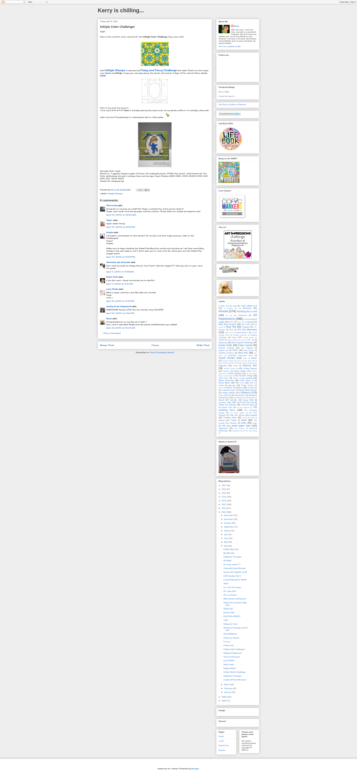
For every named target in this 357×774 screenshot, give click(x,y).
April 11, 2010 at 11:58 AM (120, 272)
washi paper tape (240, 425)
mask (235, 366)
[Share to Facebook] (145, 190)
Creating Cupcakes (240, 335)
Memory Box (250, 365)
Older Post (203, 345)
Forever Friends (226, 348)
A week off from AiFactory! (234, 680)
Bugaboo (245, 327)
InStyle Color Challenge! (234, 649)
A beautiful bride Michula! (234, 568)
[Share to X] (143, 190)
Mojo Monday (235, 373)
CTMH (221, 340)
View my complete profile (230, 46)
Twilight (234, 420)
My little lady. (229, 553)
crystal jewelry (248, 337)
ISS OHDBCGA (230, 634)
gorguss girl (223, 350)
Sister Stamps (229, 393)
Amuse (223, 311)
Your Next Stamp (251, 431)
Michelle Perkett (229, 368)
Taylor (109, 220)
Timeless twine (230, 417)
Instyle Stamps (115, 193)
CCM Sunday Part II (232, 576)
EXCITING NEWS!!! (232, 616)
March (227, 684)
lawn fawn (247, 361)
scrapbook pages (228, 390)
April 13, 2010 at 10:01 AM (120, 328)
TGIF (225, 620)
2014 (224, 497)
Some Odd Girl (225, 395)
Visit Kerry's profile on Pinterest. (233, 104)
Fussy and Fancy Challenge (158, 70)
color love (228, 332)
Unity (243, 423)
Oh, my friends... (230, 595)
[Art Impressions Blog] (238, 258)
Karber (254, 358)
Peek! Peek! (228, 664)
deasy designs (233, 340)
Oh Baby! (227, 560)
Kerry (236, 26)
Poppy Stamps (247, 385)
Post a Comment (112, 333)
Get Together (247, 348)
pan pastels (247, 378)
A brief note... (229, 645)
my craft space (251, 373)
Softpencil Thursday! (232, 557)
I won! (221, 741)
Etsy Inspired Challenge (242, 342)
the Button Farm (225, 407)
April (226, 546)
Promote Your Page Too (227, 96)
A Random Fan (230, 308)
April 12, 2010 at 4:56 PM (120, 313)
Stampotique (250, 398)
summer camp (225, 402)
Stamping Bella (238, 398)
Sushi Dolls (241, 402)
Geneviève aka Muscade (118, 262)
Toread (244, 417)
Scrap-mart (252, 388)
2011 (224, 508)
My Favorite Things (244, 375)
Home (155, 345)
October (228, 523)
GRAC (235, 350)
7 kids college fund (248, 306)
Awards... (223, 750)
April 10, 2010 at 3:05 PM (120, 227)
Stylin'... (226, 583)
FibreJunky (111, 205)
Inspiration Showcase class (240, 355)
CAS (231, 330)
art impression (240, 315)
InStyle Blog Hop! (231, 549)
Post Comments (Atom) (162, 352)
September (229, 527)
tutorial (222, 420)
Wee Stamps (239, 428)
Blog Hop (231, 326)
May (226, 542)
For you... (227, 641)
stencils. (233, 400)
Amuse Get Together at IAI (235, 572)
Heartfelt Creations (226, 353)
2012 (224, 504)
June (226, 538)
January (228, 692)
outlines (235, 378)
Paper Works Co (247, 380)
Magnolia (223, 365)
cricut (234, 337)
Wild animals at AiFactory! (234, 599)
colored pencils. (241, 333)
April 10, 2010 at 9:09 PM (120, 257)
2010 (224, 512)
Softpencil (245, 392)
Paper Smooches (226, 380)
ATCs (231, 322)
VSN (224, 426)
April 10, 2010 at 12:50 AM (121, 215)
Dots (242, 340)
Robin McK (112, 277)
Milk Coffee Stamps (248, 368)
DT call (251, 340)
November (229, 519)
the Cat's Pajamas (243, 407)
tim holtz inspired (249, 415)
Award (250, 322)
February (228, 688)
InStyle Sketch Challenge (234, 672)
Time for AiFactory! (231, 657)
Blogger (195, 768)
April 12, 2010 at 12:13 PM (120, 301)
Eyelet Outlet (225, 345)
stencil (221, 400)
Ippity (245, 358)
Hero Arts (243, 352)
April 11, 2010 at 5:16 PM (119, 284)
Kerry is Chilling (224, 92)
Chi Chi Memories (247, 329)
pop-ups (231, 385)
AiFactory (247, 308)
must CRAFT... (229, 660)
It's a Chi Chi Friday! (232, 587)
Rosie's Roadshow (234, 388)
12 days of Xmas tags (228, 306)
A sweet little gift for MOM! (234, 580)
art (227, 315)
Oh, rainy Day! (229, 591)
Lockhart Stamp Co (248, 363)
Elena (109, 318)
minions (226, 371)
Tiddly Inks (233, 415)
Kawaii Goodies (228, 361)
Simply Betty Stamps (248, 390)
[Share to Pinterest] (148, 190)
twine (244, 420)
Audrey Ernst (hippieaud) (118, 306)
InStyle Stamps (115, 70)
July (226, 534)
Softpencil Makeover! (232, 653)
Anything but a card (247, 311)
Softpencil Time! (230, 624)
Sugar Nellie (248, 400)
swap (252, 402)
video (255, 423)
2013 (224, 501)
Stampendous (239, 395)
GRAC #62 (228, 609)
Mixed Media (240, 371)
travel (252, 417)
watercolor (223, 428)
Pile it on (240, 383)
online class (224, 378)
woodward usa (237, 431)
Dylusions (223, 342)
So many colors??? (231, 564)
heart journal (249, 350)
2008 (224, 701)
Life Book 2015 (234, 363)
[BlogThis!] (140, 190)
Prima (220, 388)
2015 (224, 493)
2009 (224, 697)
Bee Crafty (246, 324)
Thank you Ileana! (231, 638)
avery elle (240, 322)
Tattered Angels (247, 405)
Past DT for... (224, 745)
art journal (247, 319)
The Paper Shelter (237, 413)
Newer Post (107, 345)
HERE (103, 76)
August (227, 531)
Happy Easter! (229, 668)
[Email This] (138, 190)
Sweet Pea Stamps (227, 405)
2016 (224, 489)
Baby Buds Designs (227, 324)
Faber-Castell (245, 345)
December (229, 515)
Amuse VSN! (229, 612)
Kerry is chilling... (121, 10)
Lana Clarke (112, 289)
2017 (224, 485)
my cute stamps (226, 376)
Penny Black (224, 383)
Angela (109, 232)
